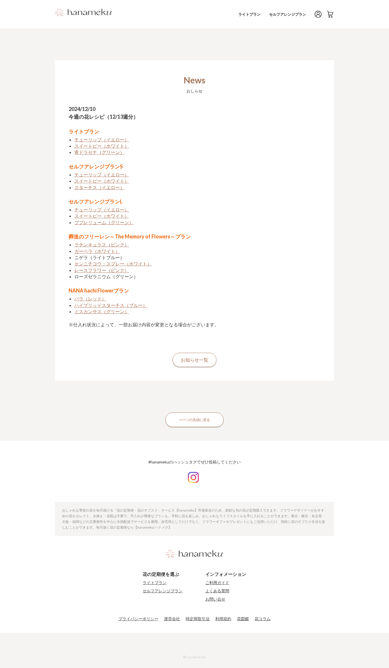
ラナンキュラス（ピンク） (101, 244)
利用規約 (223, 619)
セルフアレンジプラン (287, 14)
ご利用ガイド (217, 583)
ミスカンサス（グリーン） (101, 311)
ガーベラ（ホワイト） (97, 251)
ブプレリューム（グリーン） (104, 222)
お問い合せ (215, 599)
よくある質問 (217, 591)
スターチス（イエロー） (99, 187)
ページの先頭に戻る (194, 420)
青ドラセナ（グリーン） (99, 152)
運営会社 (172, 619)
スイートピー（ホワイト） (101, 146)
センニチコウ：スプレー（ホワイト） (113, 263)
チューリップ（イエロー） (101, 139)
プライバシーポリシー (138, 619)
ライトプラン (249, 14)
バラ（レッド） (90, 298)
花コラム (263, 619)
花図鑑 (243, 619)
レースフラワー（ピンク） (101, 270)
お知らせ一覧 (194, 359)
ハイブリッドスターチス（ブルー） (110, 305)
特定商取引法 (198, 619)
